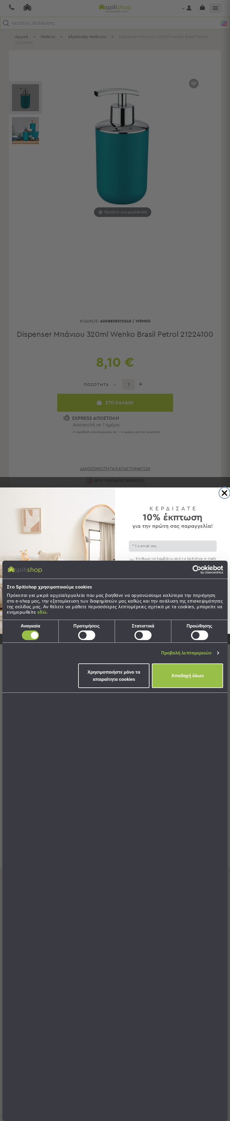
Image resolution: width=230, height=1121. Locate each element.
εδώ (42, 612)
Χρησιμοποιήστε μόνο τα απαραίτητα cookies (113, 675)
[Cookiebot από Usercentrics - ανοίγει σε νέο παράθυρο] (197, 569)
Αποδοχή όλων (187, 675)
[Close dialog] (224, 492)
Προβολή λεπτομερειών (186, 652)
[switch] (86, 635)
